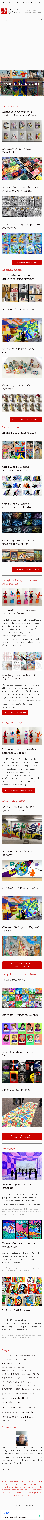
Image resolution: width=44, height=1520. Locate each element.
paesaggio (36, 1209)
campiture (5, 1268)
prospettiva (6, 1212)
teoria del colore (10, 1416)
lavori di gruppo (9, 1385)
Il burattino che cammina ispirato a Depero (19, 611)
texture (26, 1270)
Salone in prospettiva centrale (16, 1185)
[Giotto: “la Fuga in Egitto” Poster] (22, 955)
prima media (6, 1270)
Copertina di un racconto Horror (19, 1053)
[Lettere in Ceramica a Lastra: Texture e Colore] (22, 140)
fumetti (15, 1377)
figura (22, 1209)
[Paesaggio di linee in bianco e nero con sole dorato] (22, 216)
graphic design (33, 1378)
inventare (7, 1381)
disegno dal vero (27, 1374)
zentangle (23, 1421)
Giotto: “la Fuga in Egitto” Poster (20, 928)
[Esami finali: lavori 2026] (22, 458)
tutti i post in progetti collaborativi (22, 965)
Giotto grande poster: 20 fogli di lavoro (19, 676)
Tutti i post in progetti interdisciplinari (22, 1136)
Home (5, 3)
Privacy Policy (16, 1505)
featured (16, 1209)
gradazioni (23, 1377)
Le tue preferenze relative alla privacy (24, 1512)
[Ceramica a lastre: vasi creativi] (22, 377)
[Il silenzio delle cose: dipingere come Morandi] (22, 301)
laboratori (29, 1381)
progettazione (23, 1393)
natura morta (7, 1389)
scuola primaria (21, 1397)
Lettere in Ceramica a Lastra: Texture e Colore (19, 113)
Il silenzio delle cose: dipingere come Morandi (18, 276)
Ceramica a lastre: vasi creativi (18, 350)
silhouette (32, 1408)
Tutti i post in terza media (27, 570)
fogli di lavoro (7, 1378)
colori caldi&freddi (9, 1370)
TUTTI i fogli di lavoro (15, 713)
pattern (39, 1389)
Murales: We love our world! (21, 309)
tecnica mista (19, 1214)
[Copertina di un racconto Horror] (22, 1081)
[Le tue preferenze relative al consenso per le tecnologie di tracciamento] (40, 1516)
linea (27, 1385)
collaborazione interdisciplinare (11, 1367)
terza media (28, 1337)
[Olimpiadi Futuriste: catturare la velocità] (22, 532)
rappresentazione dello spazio (21, 1212)
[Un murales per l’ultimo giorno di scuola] (22, 843)
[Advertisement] (22, 47)
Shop (19, 3)
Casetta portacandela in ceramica (18, 386)
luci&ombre (28, 1209)
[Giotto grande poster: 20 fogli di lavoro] (22, 669)
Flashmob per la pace (16, 1089)
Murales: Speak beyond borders (17, 852)
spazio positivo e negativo (10, 1412)
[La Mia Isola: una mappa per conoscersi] (22, 253)
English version (36, 3)
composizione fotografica (25, 1370)
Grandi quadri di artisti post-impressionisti (18, 542)
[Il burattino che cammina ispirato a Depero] (22, 604)
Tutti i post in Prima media (27, 262)
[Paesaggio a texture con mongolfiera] (22, 1237)
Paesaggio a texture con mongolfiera (18, 1244)
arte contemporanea (28, 1355)
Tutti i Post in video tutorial (19, 790)
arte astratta (13, 1355)
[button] (22, 83)
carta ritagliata (7, 1209)
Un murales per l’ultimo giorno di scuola (18, 808)
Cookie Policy (28, 1505)
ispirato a (32, 1335)
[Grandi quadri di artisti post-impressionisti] (22, 561)
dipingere (24, 1268)
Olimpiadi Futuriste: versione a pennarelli (16, 468)
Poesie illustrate (13, 979)
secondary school (8, 1214)
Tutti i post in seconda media (25, 419)
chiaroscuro (23, 1363)
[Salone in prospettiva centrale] (22, 1179)
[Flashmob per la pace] (22, 1126)
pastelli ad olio (30, 1389)
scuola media (7, 1398)
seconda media (36, 1212)
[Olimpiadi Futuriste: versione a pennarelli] (22, 495)
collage (24, 1367)
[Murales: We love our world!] (22, 340)
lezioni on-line (21, 1385)
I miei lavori (7, 1469)
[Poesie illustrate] (22, 1006)
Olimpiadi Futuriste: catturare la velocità (16, 505)
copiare (14, 1335)
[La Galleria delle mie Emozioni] (22, 179)
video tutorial (14, 1421)
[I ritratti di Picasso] (22, 1305)
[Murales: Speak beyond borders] (22, 879)
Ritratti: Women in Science (20, 1014)
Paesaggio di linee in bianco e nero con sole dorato (21, 189)
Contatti (26, 3)
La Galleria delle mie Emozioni (16, 150)
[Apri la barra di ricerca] (42, 20)
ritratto (38, 1335)
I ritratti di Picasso (16, 1310)
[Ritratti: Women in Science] (22, 1043)
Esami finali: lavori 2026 (19, 432)
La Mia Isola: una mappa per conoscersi (21, 226)
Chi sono (12, 3)
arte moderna (6, 1335)
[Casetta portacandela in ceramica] (22, 410)
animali (4, 1356)
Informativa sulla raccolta (14, 1517)
